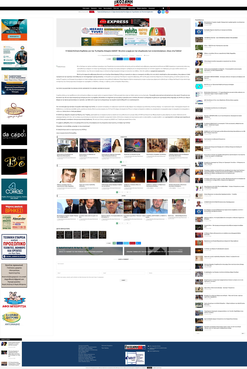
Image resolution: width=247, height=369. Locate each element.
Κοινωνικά (152, 8)
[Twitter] (163, 12)
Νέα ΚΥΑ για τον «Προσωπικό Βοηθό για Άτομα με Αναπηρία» (219, 84)
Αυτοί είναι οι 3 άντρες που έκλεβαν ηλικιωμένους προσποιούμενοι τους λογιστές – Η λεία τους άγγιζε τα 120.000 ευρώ (224, 155)
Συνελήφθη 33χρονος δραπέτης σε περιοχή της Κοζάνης (218, 30)
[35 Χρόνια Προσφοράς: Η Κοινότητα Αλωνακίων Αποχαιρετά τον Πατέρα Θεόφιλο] (179, 176)
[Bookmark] (77, 140)
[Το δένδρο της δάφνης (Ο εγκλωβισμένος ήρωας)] (199, 250)
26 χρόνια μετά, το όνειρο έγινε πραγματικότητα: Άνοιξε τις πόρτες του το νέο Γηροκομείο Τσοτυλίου (223, 280)
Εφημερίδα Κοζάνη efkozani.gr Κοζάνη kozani (111, 55)
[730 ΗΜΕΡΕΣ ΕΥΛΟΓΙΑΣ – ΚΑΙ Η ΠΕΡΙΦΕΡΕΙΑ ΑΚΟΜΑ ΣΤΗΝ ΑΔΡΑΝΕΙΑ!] (199, 39)
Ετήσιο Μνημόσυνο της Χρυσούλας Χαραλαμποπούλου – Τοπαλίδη (220, 194)
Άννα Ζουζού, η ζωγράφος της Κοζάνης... (157, 154)
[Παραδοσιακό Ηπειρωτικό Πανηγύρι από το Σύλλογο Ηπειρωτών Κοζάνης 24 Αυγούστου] (199, 148)
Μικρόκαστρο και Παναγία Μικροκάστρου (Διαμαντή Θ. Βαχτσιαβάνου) (221, 241)
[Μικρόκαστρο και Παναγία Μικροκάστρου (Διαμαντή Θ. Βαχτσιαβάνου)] (199, 242)
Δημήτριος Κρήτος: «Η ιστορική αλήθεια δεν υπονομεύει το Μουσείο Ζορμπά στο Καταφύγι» (224, 218)
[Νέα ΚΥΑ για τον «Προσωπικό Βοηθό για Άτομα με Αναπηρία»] (199, 86)
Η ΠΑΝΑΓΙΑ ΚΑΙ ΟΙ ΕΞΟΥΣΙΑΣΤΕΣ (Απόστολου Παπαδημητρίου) (219, 202)
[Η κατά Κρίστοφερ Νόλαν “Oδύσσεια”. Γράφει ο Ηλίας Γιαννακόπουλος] (135, 206)
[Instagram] (167, 12)
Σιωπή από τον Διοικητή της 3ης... (132, 154)
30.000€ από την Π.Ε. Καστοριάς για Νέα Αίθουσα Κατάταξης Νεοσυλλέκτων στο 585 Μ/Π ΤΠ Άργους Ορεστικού (224, 132)
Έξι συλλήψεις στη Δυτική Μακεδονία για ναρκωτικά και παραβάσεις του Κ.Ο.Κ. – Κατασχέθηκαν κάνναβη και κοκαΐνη (224, 210)
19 (127, 192)
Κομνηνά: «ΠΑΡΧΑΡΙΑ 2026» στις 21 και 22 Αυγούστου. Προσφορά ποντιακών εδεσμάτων (223, 116)
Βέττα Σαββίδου (151, 188)
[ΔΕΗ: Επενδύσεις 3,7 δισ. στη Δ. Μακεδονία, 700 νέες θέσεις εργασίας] (199, 102)
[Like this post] (114, 59)
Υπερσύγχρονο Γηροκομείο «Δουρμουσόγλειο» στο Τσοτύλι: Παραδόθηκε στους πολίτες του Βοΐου (223, 312)
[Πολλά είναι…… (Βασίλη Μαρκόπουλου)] (179, 206)
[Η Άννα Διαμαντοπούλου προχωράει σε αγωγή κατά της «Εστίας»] (199, 63)
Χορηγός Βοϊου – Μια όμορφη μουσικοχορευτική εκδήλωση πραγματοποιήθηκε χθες (223, 226)
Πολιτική (116, 8)
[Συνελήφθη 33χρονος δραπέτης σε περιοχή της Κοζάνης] (199, 31)
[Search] (168, 8)
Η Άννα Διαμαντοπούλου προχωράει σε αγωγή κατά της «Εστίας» (220, 61)
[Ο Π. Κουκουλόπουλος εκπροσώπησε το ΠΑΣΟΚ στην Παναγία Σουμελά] (4, 364)
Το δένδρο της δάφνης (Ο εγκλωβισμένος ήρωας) (216, 248)
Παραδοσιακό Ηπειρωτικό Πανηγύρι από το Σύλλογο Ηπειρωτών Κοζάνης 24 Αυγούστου (223, 147)
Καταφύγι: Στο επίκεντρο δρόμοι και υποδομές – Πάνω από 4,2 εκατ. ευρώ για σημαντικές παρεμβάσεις (223, 296)
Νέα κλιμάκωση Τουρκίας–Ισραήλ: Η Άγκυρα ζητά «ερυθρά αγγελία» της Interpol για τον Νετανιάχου (126, 11)
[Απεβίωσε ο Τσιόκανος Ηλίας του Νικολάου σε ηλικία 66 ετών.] (134, 176)
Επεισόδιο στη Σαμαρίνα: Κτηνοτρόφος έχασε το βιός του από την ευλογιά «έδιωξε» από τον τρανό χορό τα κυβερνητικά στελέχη (222, 327)
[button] (95, 12)
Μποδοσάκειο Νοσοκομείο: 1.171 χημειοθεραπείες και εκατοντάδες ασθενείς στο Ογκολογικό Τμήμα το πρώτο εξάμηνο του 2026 (224, 93)
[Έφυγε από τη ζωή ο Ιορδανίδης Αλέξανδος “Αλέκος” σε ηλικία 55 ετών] (90, 176)
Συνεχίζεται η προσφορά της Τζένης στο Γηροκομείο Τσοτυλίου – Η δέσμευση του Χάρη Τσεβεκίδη (224, 163)
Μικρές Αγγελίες (142, 8)
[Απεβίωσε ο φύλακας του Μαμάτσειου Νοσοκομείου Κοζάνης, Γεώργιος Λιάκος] (157, 176)
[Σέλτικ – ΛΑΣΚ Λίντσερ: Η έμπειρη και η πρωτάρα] (199, 47)
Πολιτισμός (86, 8)
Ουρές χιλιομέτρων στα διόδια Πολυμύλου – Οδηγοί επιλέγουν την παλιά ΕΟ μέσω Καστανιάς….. (224, 304)
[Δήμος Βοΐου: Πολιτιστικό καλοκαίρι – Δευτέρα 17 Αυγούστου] (199, 289)
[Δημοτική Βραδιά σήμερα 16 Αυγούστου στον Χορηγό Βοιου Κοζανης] (199, 320)
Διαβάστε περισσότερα (157, 367)
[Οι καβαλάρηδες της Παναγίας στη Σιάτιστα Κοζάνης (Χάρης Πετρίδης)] (199, 274)
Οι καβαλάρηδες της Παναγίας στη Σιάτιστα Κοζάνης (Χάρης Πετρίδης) (221, 272)
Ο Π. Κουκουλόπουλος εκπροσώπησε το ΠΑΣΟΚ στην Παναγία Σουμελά (14, 364)
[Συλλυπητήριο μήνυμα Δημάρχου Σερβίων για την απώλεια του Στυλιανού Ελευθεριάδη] (112, 176)
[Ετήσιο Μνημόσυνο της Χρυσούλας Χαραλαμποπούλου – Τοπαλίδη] (199, 196)
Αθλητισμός (131, 8)
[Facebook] (159, 12)
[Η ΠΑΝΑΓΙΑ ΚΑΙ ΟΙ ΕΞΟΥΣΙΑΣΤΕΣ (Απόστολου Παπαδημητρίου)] (199, 203)
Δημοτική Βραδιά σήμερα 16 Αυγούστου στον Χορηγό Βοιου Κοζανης (221, 319)
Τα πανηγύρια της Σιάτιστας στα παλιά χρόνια (215, 108)
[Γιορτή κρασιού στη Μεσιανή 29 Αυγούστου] (199, 141)
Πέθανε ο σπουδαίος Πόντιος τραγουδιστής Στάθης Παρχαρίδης (220, 53)
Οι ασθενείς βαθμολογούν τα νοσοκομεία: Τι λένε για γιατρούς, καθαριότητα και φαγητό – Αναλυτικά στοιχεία (223, 124)
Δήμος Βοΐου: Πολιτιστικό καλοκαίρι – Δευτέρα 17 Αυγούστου (219, 287)
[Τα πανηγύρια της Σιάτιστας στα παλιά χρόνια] (199, 109)
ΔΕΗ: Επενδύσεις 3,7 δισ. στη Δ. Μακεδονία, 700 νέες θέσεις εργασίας (221, 100)
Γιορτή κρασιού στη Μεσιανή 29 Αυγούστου (214, 139)
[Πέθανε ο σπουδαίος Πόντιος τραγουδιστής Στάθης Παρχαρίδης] (67, 176)
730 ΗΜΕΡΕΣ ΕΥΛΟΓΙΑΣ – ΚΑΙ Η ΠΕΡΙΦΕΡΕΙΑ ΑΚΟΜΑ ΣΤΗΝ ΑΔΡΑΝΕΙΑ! (221, 37)
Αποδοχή (149, 367)
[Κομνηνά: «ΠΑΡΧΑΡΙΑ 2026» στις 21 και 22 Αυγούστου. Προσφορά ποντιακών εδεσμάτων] (199, 117)
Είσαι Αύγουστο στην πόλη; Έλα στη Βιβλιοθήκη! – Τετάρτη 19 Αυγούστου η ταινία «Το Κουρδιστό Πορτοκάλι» (224, 187)
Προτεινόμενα (108, 8)
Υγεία (100, 8)
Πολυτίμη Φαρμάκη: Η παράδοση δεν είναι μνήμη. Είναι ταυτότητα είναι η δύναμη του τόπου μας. (224, 265)
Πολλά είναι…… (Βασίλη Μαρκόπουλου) (177, 215)
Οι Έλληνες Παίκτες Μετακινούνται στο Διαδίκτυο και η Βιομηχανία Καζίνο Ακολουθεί (222, 234)
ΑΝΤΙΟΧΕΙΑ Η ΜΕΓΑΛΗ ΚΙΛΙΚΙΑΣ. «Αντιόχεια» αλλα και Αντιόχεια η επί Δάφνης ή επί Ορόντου (224, 77)
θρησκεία (94, 8)
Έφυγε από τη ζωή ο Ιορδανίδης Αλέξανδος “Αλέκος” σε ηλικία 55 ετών (221, 256)
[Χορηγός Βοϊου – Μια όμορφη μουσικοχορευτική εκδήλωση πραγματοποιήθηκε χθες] (199, 227)
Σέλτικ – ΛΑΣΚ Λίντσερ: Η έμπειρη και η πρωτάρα (216, 45)
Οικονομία (123, 8)
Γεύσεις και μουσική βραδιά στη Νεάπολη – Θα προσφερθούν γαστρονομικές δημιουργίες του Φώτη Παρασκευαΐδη (223, 69)
